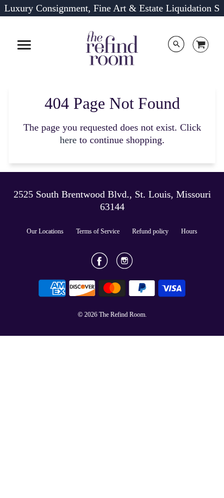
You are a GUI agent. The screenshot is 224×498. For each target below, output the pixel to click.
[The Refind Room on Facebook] (99, 264)
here (68, 139)
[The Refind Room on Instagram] (124, 264)
